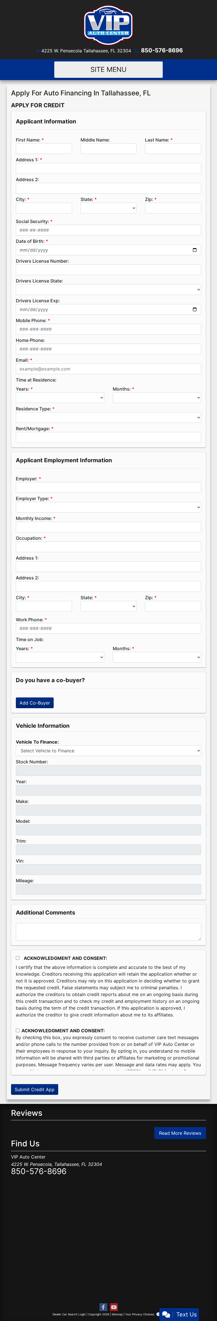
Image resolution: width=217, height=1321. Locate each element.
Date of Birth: (30, 241)
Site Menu (108, 69)
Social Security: (32, 221)
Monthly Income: (34, 518)
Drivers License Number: (42, 261)
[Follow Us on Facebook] (103, 1307)
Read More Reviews (180, 1133)
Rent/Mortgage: (33, 428)
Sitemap (117, 1314)
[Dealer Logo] (108, 25)
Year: (21, 781)
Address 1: (27, 159)
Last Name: (157, 140)
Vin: (20, 861)
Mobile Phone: (31, 320)
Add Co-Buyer (34, 703)
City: (21, 199)
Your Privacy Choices (140, 1314)
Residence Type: (33, 409)
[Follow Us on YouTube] (114, 1307)
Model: (23, 821)
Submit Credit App (35, 1089)
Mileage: (25, 880)
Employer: (27, 478)
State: (87, 199)
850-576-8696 (162, 50)
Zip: (149, 199)
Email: (22, 360)
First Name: (28, 140)
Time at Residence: (36, 380)
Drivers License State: (39, 281)
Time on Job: (30, 639)
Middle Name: (95, 140)
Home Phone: (30, 340)
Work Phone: (30, 619)
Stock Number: (32, 762)
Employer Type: (32, 498)
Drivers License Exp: (38, 300)
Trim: (21, 841)
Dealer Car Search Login (69, 1314)
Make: (22, 801)
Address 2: (27, 179)
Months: (122, 389)
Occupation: (29, 538)
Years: (22, 389)
